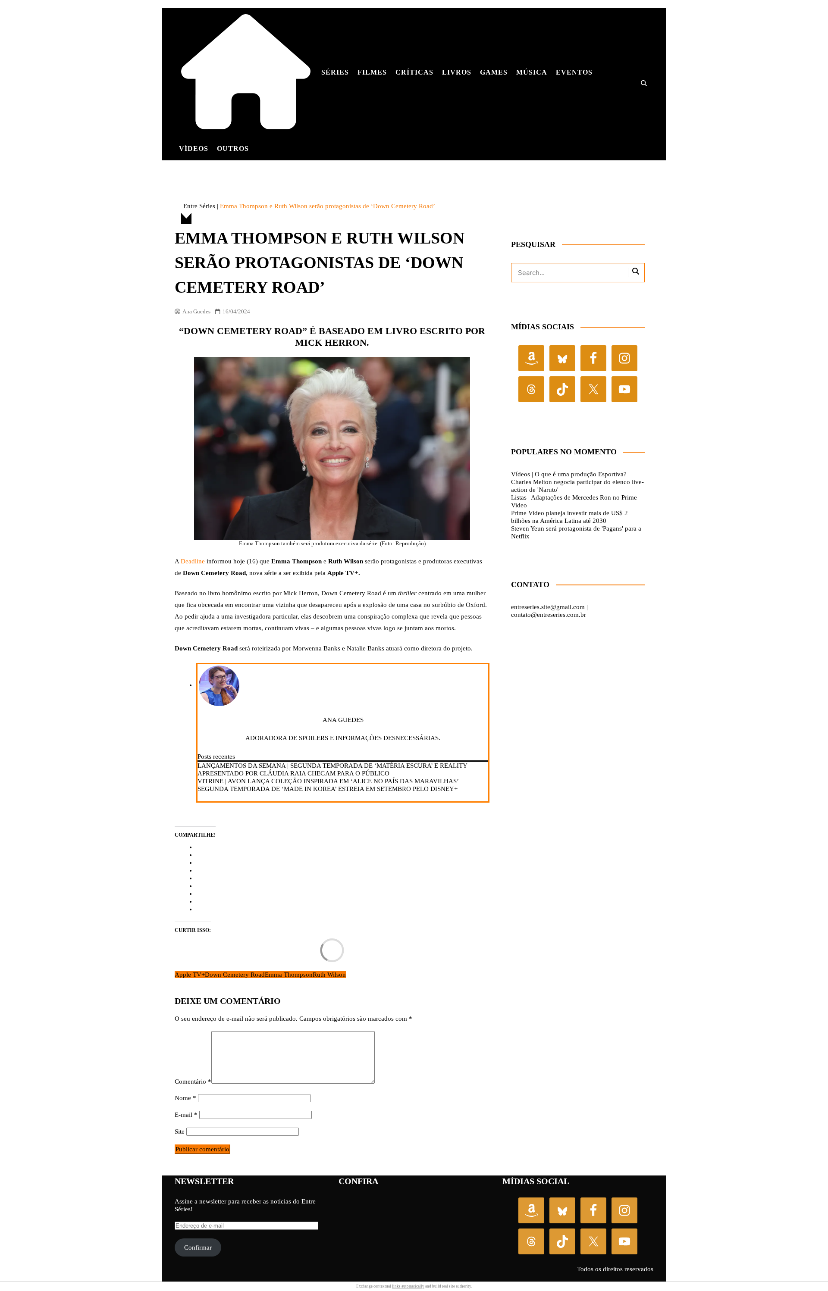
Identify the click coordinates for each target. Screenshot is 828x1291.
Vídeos (193, 148)
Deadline (193, 561)
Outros (233, 148)
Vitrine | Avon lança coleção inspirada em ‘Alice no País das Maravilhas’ (328, 781)
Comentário (193, 1081)
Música (531, 72)
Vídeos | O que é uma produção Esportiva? (569, 474)
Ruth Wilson (329, 974)
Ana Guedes (196, 311)
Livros (456, 72)
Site (180, 1131)
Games (494, 72)
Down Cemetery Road (235, 974)
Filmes (372, 72)
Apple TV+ (190, 974)
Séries (335, 72)
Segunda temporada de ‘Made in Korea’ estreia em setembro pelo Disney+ (328, 788)
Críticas (414, 72)
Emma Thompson (289, 974)
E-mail (186, 1114)
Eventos (574, 72)
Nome (185, 1097)
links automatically (408, 1286)
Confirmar (198, 1247)
